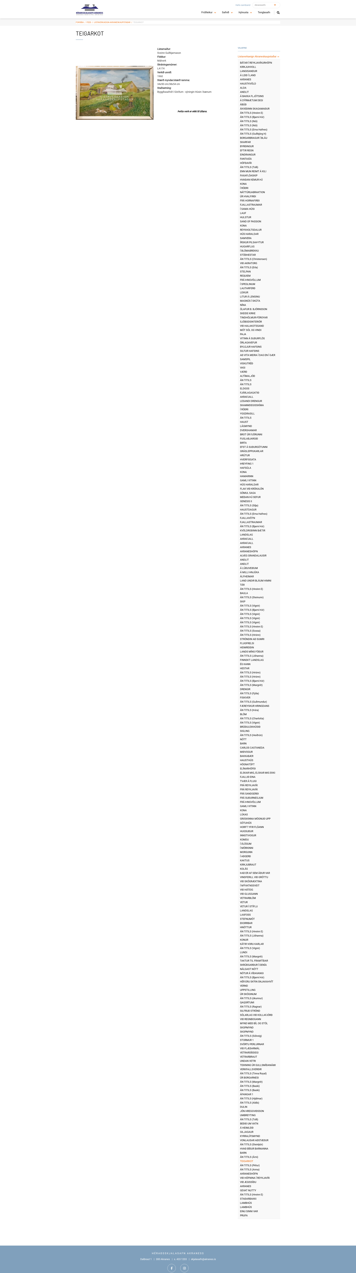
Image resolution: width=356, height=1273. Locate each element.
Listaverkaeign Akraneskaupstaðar (112, 22)
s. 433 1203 (180, 1259)
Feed (88, 22)
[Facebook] (171, 1268)
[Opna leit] (278, 12)
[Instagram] (184, 1268)
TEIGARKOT (138, 22)
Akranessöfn (260, 5)
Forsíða (80, 22)
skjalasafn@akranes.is (203, 1259)
